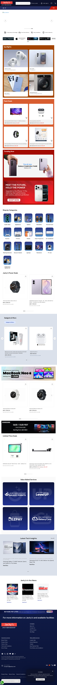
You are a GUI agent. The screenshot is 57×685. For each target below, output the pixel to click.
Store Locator (33, 630)
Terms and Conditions (6, 646)
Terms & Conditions (20, 674)
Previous (5, 20)
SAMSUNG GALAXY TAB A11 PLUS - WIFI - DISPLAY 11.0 (14, 463)
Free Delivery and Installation (36, 648)
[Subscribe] (19, 681)
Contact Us (32, 628)
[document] (40, 675)
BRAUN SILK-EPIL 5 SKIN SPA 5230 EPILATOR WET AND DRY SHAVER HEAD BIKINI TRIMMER (16, 352)
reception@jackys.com (9, 666)
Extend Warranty (34, 642)
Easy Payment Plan (34, 646)
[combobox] (22, 3)
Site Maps (32, 632)
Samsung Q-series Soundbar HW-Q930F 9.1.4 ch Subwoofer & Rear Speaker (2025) (40, 464)
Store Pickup (4, 648)
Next (51, 20)
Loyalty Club (33, 640)
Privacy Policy (4, 642)
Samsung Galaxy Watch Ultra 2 (10, 300)
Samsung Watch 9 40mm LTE (35, 408)
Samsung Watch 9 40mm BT (9, 408)
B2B (54, 8)
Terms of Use (4, 644)
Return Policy (4, 640)
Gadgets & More (10, 322)
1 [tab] (28, 571)
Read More (5, 565)
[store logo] (7, 3)
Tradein (31, 644)
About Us (32, 626)
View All (52, 538)
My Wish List (51, 3)
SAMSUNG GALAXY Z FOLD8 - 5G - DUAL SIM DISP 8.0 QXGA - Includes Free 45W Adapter (41, 301)
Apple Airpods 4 (33, 351)
